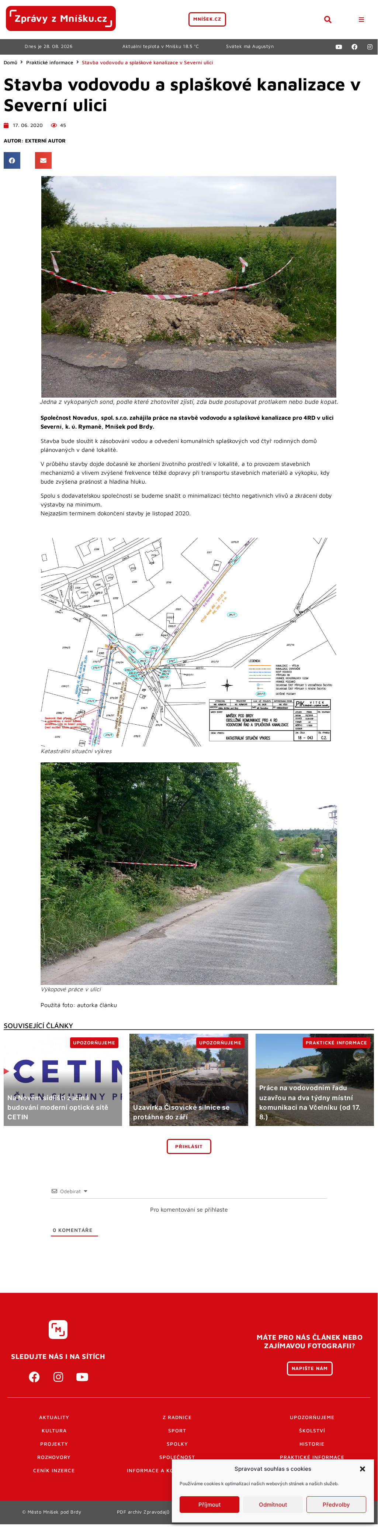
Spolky (177, 1444)
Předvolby (336, 1504)
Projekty (54, 1444)
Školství (312, 1430)
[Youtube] (339, 47)
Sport (177, 1430)
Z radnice (177, 1417)
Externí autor (45, 141)
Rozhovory (54, 1457)
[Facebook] (354, 47)
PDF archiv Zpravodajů (143, 1512)
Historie (312, 1444)
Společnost (177, 1457)
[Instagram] (370, 47)
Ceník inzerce (54, 1470)
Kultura (54, 1430)
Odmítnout (273, 1504)
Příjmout (209, 1504)
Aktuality (54, 1417)
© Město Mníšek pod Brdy (52, 1512)
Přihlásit (189, 1146)
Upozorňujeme (312, 1417)
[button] (362, 1469)
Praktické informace (49, 62)
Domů (10, 62)
